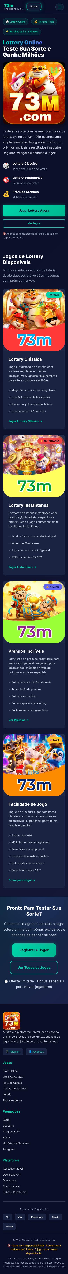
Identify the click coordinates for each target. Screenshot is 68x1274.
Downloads (10, 1180)
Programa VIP (11, 1131)
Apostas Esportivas (15, 1088)
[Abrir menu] (59, 7)
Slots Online (10, 1071)
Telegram (8, 1149)
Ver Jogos (34, 223)
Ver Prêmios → (19, 720)
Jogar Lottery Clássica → (25, 421)
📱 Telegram (13, 1051)
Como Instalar (11, 1186)
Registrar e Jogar (34, 950)
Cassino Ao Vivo (13, 1076)
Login (6, 1119)
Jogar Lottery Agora (34, 210)
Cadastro (8, 1125)
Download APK (12, 1174)
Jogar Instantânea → (22, 567)
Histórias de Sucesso (16, 1143)
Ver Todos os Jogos (34, 967)
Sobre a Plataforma (14, 1192)
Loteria (7, 1094)
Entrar (34, 6)
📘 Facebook (36, 1051)
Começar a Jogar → (22, 880)
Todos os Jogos (12, 1100)
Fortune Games (12, 1082)
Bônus (7, 1137)
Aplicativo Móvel (13, 1168)
